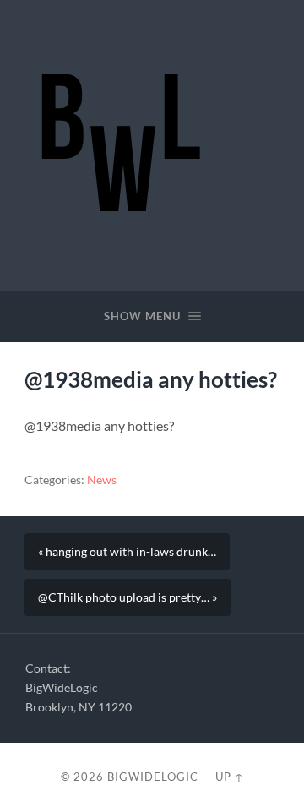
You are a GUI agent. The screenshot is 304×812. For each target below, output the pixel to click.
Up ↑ (229, 776)
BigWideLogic (152, 776)
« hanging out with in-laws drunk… (127, 552)
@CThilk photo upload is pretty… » (127, 597)
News (102, 480)
